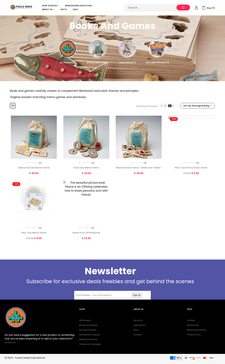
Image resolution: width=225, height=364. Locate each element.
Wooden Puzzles (87, 329)
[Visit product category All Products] (68, 49)
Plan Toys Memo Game (33, 232)
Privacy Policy (194, 334)
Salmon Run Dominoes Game (34, 167)
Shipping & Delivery (196, 329)
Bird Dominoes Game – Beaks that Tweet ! (138, 167)
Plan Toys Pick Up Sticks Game (191, 167)
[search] (183, 7)
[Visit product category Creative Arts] (127, 49)
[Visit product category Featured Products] (157, 49)
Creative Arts (127, 62)
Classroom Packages (90, 344)
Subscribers (140, 325)
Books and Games (97, 62)
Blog (136, 329)
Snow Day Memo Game (86, 167)
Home (102, 32)
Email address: (83, 295)
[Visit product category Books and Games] (97, 49)
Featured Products (157, 62)
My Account (193, 325)
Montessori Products (89, 334)
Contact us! (10, 342)
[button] (208, 8)
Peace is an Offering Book (86, 232)
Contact (138, 334)
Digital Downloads (88, 339)
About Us (138, 320)
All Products (68, 62)
